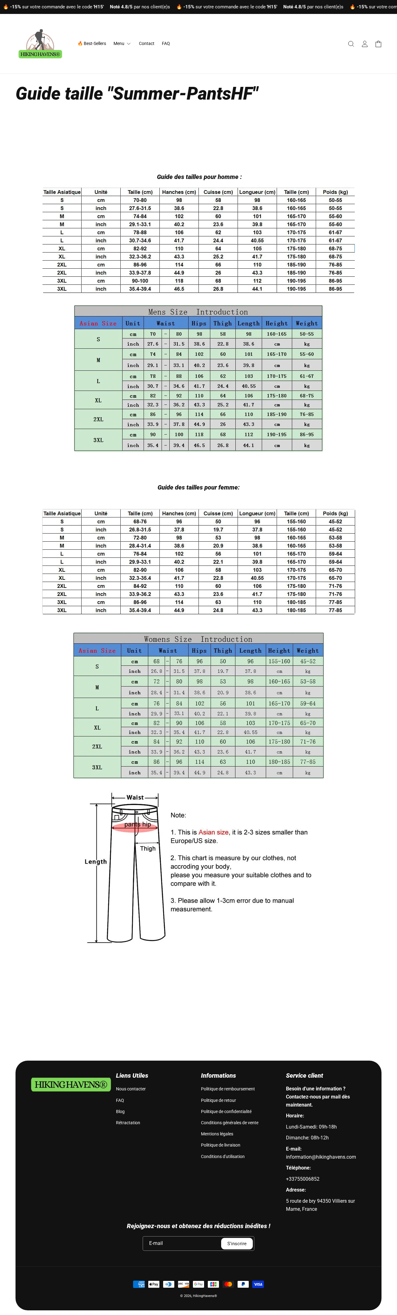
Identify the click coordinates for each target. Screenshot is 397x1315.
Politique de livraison (220, 1145)
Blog (120, 1111)
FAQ (120, 1100)
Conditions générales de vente (229, 1122)
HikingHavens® (205, 1296)
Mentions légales (217, 1133)
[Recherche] (351, 44)
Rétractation (128, 1122)
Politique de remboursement (228, 1088)
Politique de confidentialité (226, 1111)
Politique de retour (218, 1100)
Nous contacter (131, 1088)
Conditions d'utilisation (223, 1156)
